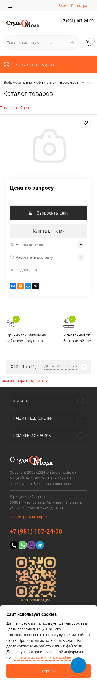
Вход (62, 6)
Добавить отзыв (60, 366)
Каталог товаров (34, 64)
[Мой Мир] (28, 286)
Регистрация (82, 6)
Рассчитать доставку (34, 257)
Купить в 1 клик (48, 231)
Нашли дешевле (30, 245)
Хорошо (48, 671)
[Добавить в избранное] (86, 123)
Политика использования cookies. (42, 657)
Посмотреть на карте (28, 517)
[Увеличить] (48, 147)
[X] (35, 286)
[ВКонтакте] (13, 286)
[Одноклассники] (20, 286)
